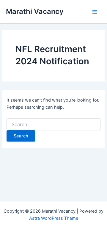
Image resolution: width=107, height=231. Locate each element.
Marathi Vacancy (35, 11)
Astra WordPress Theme (53, 218)
